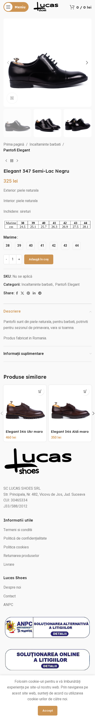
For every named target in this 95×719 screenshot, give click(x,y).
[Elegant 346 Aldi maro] (70, 406)
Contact (9, 596)
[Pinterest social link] (28, 293)
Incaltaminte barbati (45, 144)
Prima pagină (13, 144)
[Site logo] (46, 6)
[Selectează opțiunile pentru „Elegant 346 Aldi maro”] (85, 391)
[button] (8, 62)
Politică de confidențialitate (25, 538)
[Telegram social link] (40, 293)
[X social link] (22, 293)
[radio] (7, 246)
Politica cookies (16, 547)
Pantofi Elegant (16, 150)
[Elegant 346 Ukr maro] (24, 406)
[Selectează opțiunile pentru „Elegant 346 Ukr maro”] (40, 391)
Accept (47, 710)
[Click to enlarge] (12, 98)
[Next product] (17, 161)
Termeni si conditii (17, 530)
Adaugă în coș (39, 259)
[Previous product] (6, 161)
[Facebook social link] (17, 293)
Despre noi (12, 587)
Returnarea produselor (21, 556)
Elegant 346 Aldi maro (70, 432)
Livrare (8, 564)
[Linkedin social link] (34, 293)
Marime (10, 237)
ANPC (8, 605)
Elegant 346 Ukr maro (24, 432)
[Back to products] (12, 161)
